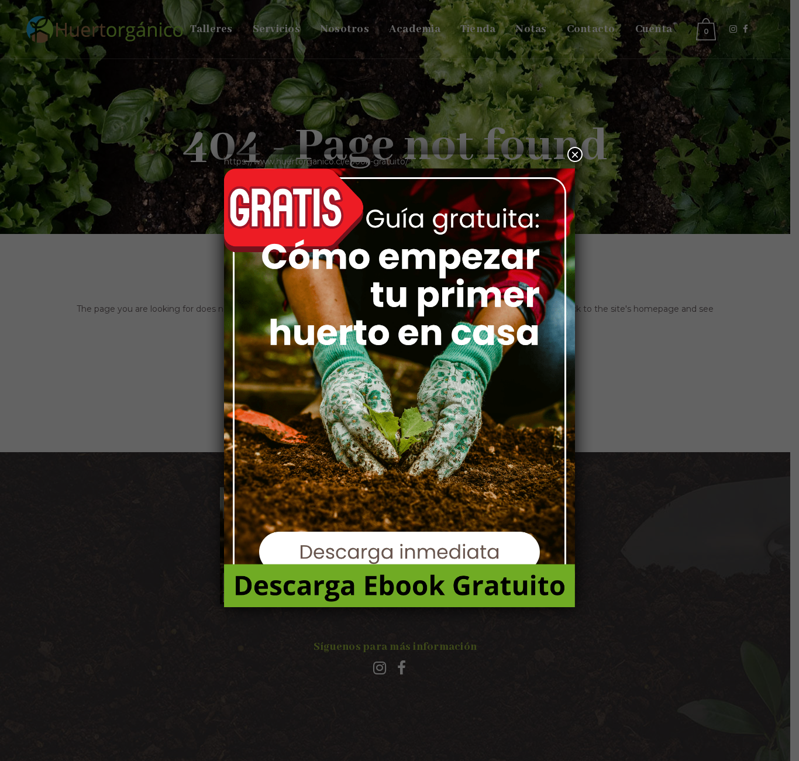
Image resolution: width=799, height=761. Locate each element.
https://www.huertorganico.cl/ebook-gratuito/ (316, 161)
